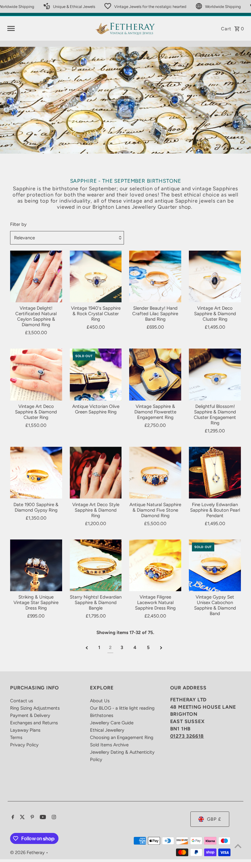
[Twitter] (21, 818)
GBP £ (214, 819)
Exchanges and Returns (34, 723)
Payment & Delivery (30, 715)
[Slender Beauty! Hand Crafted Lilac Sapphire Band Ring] (155, 277)
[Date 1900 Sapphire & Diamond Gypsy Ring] (36, 473)
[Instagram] (53, 818)
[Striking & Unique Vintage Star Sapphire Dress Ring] (36, 565)
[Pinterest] (31, 818)
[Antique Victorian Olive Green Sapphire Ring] (96, 375)
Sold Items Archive (109, 745)
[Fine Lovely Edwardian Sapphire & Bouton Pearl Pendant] (215, 473)
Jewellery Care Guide (111, 723)
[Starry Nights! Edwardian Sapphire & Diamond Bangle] (96, 565)
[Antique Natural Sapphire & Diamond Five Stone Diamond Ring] (155, 473)
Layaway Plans (25, 730)
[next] (161, 647)
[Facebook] (12, 818)
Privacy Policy (24, 745)
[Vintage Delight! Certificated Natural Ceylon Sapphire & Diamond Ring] (36, 277)
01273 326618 (187, 736)
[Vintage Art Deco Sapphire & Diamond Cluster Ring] (215, 277)
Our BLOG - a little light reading (122, 708)
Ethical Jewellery (107, 730)
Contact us (21, 700)
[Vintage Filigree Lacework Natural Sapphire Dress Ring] (155, 565)
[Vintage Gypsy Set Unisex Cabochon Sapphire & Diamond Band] (215, 565)
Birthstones (101, 715)
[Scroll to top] (238, 846)
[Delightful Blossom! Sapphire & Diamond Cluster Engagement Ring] (215, 375)
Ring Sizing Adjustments (35, 708)
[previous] (87, 647)
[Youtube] (42, 818)
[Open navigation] (48, 28)
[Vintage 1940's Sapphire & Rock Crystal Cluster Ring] (96, 277)
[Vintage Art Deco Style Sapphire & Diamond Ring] (96, 473)
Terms (16, 737)
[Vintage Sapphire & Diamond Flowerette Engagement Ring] (155, 375)
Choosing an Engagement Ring (121, 737)
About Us (100, 700)
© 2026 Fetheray (28, 852)
